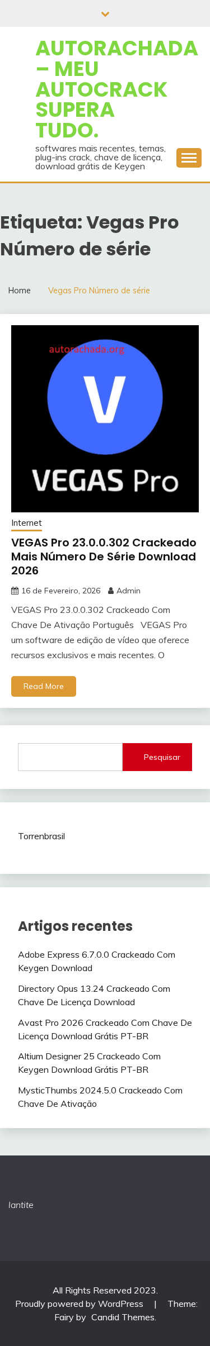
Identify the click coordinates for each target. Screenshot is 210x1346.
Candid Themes (123, 1317)
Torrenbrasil (41, 835)
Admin (128, 591)
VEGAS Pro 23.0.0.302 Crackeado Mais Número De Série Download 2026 (104, 556)
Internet (26, 522)
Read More (44, 686)
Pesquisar (162, 757)
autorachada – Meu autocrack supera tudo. (116, 89)
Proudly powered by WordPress (80, 1303)
